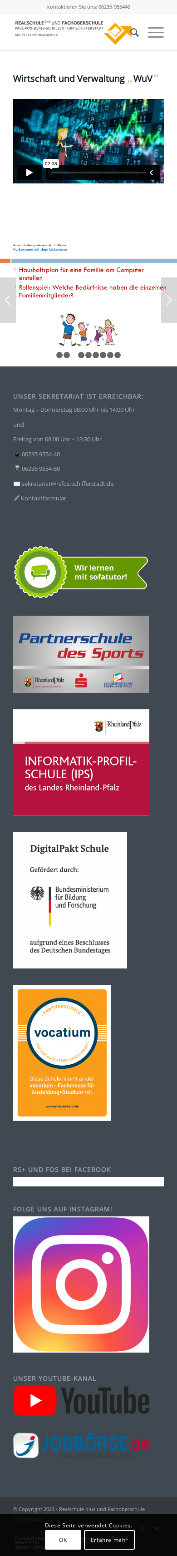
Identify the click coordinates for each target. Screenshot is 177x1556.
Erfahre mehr (109, 1540)
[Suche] (130, 32)
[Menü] (151, 32)
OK (63, 1540)
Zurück (8, 300)
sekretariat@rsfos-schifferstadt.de (67, 483)
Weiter (169, 300)
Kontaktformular (43, 498)
